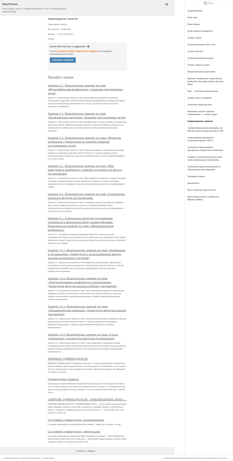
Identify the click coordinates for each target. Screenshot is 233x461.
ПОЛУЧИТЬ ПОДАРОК (62, 60)
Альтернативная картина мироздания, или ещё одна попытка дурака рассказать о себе (195, 458)
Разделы (91, 451)
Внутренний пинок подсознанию (201, 71)
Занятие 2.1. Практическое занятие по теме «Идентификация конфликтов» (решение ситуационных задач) (85, 89)
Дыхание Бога (193, 183)
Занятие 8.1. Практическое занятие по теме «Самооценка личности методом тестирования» (86, 196)
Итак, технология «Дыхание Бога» (201, 190)
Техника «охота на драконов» (199, 97)
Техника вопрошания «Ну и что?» (201, 44)
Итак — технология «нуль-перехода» (202, 91)
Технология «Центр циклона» (199, 104)
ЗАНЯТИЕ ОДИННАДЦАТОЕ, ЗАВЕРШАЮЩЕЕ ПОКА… (87, 399)
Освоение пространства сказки (200, 58)
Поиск (208, 3)
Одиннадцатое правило (63, 379)
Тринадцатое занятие (196, 176)
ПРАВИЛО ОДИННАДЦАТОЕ (68, 359)
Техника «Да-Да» (194, 37)
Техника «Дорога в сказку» (198, 64)
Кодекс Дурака (193, 24)
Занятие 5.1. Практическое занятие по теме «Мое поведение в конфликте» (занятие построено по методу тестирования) (85, 169)
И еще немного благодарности (200, 31)
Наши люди (192, 17)
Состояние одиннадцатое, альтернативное (76, 420)
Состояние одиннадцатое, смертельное (74, 431)
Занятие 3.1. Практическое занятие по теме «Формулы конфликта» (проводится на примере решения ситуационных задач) (84, 141)
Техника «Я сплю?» (195, 51)
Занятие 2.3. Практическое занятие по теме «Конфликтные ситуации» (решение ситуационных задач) (87, 115)
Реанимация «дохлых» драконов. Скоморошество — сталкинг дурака (29, 458)
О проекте (81, 451)
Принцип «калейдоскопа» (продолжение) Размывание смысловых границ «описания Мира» (205, 81)
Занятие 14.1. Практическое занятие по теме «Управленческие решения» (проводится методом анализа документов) (87, 310)
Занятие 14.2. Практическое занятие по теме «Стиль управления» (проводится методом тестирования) (83, 336)
